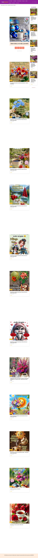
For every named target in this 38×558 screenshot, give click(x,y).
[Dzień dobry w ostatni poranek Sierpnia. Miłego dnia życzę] (33, 74)
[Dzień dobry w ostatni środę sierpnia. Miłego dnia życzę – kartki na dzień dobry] (19, 108)
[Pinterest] (21, 48)
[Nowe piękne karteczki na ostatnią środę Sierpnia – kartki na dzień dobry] (19, 72)
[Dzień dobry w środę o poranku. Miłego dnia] (19, 514)
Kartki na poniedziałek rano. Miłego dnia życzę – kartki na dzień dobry (33, 18)
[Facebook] (32, 2)
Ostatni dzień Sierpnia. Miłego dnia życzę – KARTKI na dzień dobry (33, 50)
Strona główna (3, 5)
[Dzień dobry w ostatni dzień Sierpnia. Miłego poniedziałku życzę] (33, 59)
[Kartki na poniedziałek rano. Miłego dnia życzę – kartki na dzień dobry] (33, 12)
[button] (36, 2)
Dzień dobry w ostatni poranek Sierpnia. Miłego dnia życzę (33, 80)
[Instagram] (34, 2)
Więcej (11, 172)
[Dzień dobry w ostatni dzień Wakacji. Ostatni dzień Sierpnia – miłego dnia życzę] (33, 27)
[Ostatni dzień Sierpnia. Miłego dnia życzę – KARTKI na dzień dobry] (33, 43)
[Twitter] (18, 48)
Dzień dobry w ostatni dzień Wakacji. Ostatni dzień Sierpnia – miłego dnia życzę (33, 34)
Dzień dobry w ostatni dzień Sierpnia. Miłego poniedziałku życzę (33, 65)
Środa (6, 5)
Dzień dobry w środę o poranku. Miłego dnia (16, 524)
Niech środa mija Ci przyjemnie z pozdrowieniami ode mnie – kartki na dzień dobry (19, 416)
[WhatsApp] (23, 48)
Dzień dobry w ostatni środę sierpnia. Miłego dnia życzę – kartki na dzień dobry (18, 120)
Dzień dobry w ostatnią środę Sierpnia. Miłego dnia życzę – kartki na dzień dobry (19, 292)
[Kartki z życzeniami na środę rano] (19, 478)
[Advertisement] (19, 11)
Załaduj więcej (19, 137)
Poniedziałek (32, 29)
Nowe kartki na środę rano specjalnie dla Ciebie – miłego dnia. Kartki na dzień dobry (19, 453)
